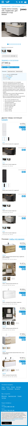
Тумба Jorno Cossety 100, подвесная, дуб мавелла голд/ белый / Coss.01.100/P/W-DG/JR (4, 51)
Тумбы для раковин (16, 6)
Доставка (18, 387)
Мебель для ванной (6, 6)
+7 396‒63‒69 (8, 406)
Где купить (17, 389)
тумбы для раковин (16, 239)
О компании (10, 389)
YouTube (4, 398)
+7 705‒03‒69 (8, 410)
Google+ (20, 396)
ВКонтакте (4, 396)
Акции (3, 387)
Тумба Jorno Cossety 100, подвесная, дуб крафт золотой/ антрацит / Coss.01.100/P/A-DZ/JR (9, 51)
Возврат (4, 389)
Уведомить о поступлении (10, 60)
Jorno (23, 6)
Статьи (8, 387)
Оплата (13, 387)
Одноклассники (12, 396)
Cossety (9, 77)
